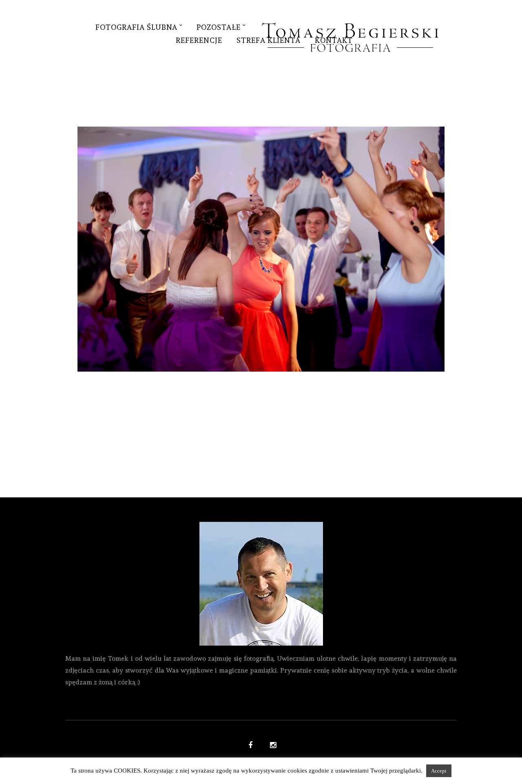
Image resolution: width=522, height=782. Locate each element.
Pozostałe (219, 27)
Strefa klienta (269, 40)
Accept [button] (439, 771)
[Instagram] (272, 746)
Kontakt (334, 40)
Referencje (199, 40)
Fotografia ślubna (136, 27)
